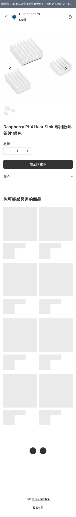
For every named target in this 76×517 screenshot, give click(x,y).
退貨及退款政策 (41, 499)
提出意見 (38, 507)
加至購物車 (38, 164)
